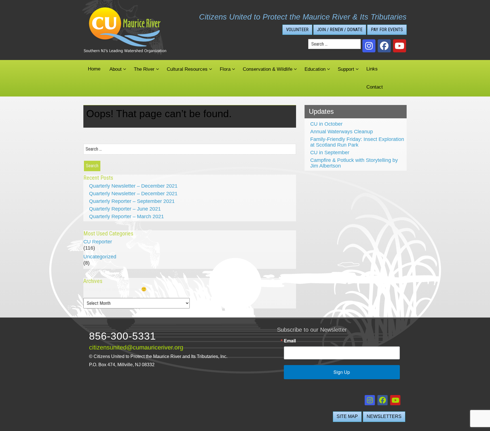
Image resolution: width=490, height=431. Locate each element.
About (115, 69)
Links (372, 69)
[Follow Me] (368, 45)
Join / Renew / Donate (339, 29)
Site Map (347, 416)
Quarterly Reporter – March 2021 (126, 216)
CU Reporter (97, 242)
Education (315, 69)
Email (290, 340)
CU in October (326, 124)
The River (144, 69)
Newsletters (384, 416)
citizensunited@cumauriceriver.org (136, 347)
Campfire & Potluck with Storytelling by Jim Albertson (354, 163)
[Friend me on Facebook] (384, 45)
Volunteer (297, 29)
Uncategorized (99, 257)
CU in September (329, 152)
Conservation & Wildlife (267, 69)
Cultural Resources (187, 69)
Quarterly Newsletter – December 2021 (133, 186)
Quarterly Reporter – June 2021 (125, 209)
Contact (374, 87)
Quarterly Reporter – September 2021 (132, 201)
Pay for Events (387, 29)
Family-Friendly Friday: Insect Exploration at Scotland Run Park (357, 142)
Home (94, 69)
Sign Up (341, 372)
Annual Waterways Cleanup (341, 131)
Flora (225, 69)
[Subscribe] (399, 45)
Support (346, 69)
